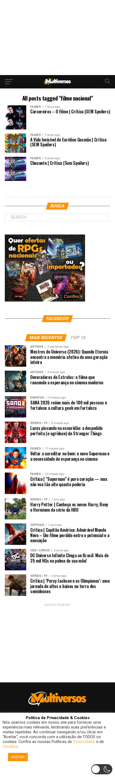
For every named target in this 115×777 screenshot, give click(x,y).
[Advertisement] (57, 37)
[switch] (101, 769)
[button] (58, 770)
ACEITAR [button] (18, 757)
